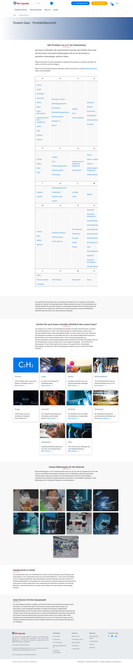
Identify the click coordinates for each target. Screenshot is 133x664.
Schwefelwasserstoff (94, 229)
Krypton (54, 201)
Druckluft (90, 124)
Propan (74, 242)
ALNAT (39, 89)
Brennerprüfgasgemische (60, 112)
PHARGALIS (76, 234)
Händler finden (76, 642)
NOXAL (39, 240)
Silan (89, 247)
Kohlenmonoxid (57, 196)
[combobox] (43, 3)
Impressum (81, 661)
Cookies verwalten (105, 661)
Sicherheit (92, 647)
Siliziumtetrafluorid (93, 251)
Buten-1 (54, 125)
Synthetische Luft (93, 242)
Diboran (89, 107)
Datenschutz (117, 661)
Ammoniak (40, 98)
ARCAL (39, 102)
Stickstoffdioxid (92, 266)
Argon (39, 107)
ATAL (38, 131)
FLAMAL (55, 157)
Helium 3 (90, 164)
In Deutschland (93, 641)
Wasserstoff (76, 280)
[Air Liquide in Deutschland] (21, 3)
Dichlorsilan (91, 111)
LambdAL (75, 192)
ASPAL (39, 126)
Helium (89, 155)
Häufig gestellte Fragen (93, 637)
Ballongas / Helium (58, 99)
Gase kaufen (56, 636)
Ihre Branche (56, 639)
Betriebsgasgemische (59, 103)
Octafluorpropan (57, 237)
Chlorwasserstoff (78, 118)
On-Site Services (57, 241)
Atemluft (40, 135)
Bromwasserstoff (58, 117)
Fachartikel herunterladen (57, 651)
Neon (38, 236)
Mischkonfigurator (91, 68)
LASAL (74, 196)
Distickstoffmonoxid (94, 120)
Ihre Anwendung (57, 642)
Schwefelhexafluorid (94, 225)
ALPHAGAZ (40, 94)
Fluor (53, 161)
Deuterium (90, 102)
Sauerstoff (90, 210)
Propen (74, 247)
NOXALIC (40, 245)
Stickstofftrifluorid (93, 238)
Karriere (55, 10)
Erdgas (39, 164)
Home (14, 15)
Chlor (74, 113)
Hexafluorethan (92, 174)
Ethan (39, 168)
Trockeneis (40, 284)
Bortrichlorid (56, 108)
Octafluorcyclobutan (59, 233)
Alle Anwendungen (36, 10)
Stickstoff (90, 255)
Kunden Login (76, 636)
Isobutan (40, 192)
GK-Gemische (76, 170)
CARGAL (75, 109)
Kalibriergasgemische (59, 188)
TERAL (39, 275)
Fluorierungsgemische (59, 166)
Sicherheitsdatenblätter (59, 645)
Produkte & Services (20, 10)
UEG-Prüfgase (56, 280)
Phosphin (75, 238)
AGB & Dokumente (92, 661)
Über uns (47, 10)
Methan (89, 194)
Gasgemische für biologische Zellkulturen (78, 164)
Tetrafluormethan (42, 280)
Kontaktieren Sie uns (77, 639)
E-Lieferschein (76, 648)
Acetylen (39, 139)
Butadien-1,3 (56, 121)
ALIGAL (39, 85)
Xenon (89, 280)
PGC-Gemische (77, 229)
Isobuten (40, 196)
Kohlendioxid (56, 192)
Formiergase (56, 174)
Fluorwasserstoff (57, 170)
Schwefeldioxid (92, 221)
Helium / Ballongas (93, 159)
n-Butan (39, 231)
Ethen (39, 172)
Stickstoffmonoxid (93, 234)
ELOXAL (39, 159)
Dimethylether (92, 115)
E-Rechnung (75, 645)
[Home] (18, 633)
